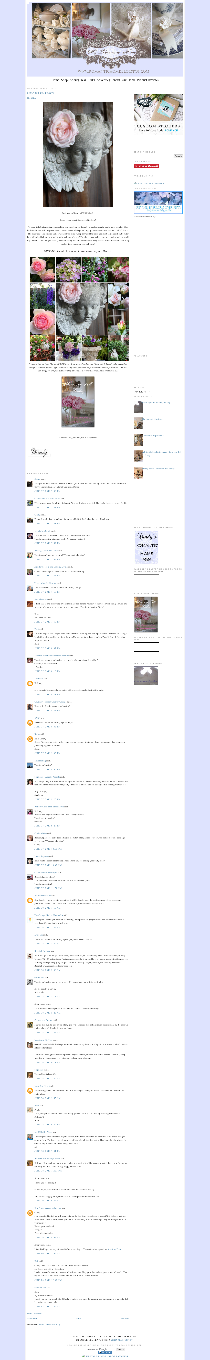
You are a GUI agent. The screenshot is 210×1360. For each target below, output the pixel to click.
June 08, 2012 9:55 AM (47, 1098)
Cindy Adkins (40, 833)
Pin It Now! (32, 98)
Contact (115, 80)
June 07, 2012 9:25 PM (47, 799)
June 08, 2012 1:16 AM (47, 908)
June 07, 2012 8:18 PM (47, 671)
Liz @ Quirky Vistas (43, 1132)
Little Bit (38, 935)
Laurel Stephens (41, 856)
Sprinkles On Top (122, 1339)
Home (55, 80)
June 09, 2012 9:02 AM (47, 1237)
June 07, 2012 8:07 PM (47, 648)
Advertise (103, 80)
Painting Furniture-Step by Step (156, 402)
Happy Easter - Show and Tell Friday (158, 468)
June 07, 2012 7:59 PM (47, 622)
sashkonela (39, 977)
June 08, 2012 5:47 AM (47, 1032)
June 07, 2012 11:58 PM (48, 888)
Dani (36, 629)
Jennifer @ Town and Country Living (51, 567)
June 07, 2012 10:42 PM (48, 865)
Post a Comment (34, 1313)
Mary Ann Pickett (42, 1086)
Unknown (38, 678)
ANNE (37, 718)
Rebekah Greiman (42, 951)
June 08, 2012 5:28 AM (47, 1013)
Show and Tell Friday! (40, 92)
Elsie (36, 1261)
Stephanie (38, 1070)
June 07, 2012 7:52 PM (47, 543)
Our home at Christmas (152, 418)
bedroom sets (40, 1287)
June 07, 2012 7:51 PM (47, 523)
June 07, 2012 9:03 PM (47, 753)
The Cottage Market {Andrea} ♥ (48, 915)
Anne (36, 1105)
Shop (64, 80)
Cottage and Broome (43, 1020)
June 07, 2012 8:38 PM (47, 726)
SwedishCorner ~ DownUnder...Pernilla (51, 655)
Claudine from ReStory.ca (45, 872)
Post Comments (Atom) (49, 1324)
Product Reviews (147, 80)
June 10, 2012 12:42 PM (48, 1280)
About (74, 80)
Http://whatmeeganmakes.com (47, 1208)
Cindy (37, 514)
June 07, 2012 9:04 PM (47, 769)
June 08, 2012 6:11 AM (47, 1062)
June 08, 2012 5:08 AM (47, 970)
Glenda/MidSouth (42, 531)
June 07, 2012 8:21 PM (47, 694)
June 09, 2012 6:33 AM (47, 1200)
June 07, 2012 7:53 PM (47, 559)
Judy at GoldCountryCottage (47, 1158)
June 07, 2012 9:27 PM (47, 826)
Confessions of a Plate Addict (47, 498)
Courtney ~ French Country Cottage (50, 702)
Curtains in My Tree (43, 1040)
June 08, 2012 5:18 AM (47, 996)
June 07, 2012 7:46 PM (47, 491)
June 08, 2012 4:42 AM (47, 943)
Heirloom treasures (42, 895)
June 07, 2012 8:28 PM (47, 710)
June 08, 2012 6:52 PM (47, 1124)
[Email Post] (27, 463)
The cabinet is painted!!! (153, 435)
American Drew (114, 1249)
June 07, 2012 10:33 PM (48, 849)
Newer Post (32, 1318)
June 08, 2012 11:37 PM (48, 1171)
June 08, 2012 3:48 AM (47, 927)
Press (82, 80)
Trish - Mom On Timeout (45, 583)
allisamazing (40, 760)
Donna (37, 479)
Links (91, 80)
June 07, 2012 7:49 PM (47, 507)
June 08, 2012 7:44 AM (47, 1078)
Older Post (124, 1318)
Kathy (37, 734)
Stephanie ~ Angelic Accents (47, 777)
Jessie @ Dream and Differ (46, 550)
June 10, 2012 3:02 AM (47, 1253)
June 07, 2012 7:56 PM (47, 575)
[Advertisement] (158, 242)
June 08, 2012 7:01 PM (47, 1151)
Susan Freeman (41, 599)
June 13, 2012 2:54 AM (47, 1306)
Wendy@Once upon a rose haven (49, 806)
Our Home (128, 80)
